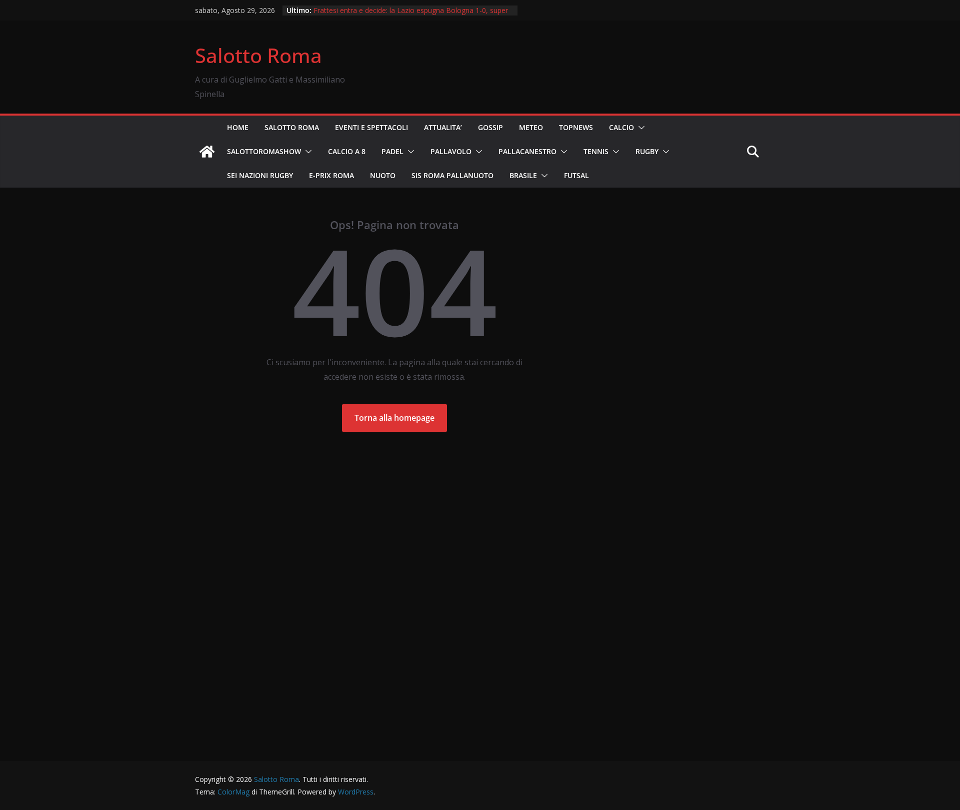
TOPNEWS (576, 127)
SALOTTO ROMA (291, 127)
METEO (531, 127)
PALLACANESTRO (527, 151)
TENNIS (596, 151)
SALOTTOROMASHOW (264, 151)
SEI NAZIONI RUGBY (260, 175)
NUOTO (383, 175)
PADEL (393, 151)
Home (237, 127)
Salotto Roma (258, 55)
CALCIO (621, 127)
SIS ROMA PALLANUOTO (453, 175)
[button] (639, 128)
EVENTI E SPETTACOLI (371, 127)
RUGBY (647, 151)
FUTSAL (576, 175)
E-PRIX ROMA (331, 175)
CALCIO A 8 (347, 151)
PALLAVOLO (451, 151)
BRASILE (523, 175)
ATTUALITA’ (443, 127)
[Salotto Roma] (207, 152)
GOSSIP (490, 127)
